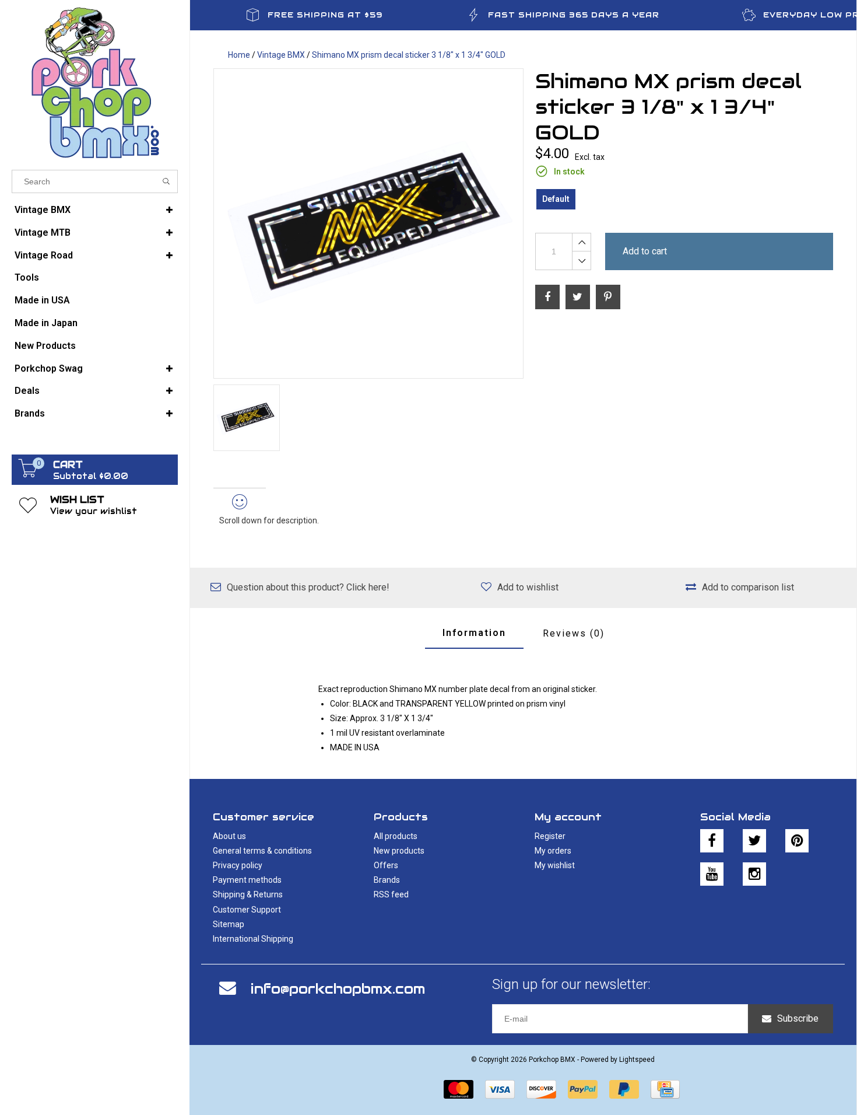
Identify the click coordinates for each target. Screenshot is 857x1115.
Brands (30, 413)
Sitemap (228, 924)
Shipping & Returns (248, 894)
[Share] (547, 297)
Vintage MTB (43, 232)
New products (399, 850)
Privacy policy (237, 865)
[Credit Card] (665, 1089)
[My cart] (27, 474)
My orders (553, 850)
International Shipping (253, 938)
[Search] (166, 181)
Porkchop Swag (49, 368)
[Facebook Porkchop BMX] (711, 840)
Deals (27, 390)
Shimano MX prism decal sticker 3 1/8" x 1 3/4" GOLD (408, 55)
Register (550, 836)
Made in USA (42, 300)
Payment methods (247, 880)
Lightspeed (637, 1059)
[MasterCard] (458, 1089)
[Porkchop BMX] (94, 82)
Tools (27, 277)
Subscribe (798, 1018)
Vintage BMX (43, 209)
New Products (45, 345)
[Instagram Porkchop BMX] (754, 874)
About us (229, 836)
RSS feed (391, 894)
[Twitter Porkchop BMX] (754, 840)
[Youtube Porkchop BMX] (711, 874)
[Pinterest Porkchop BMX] (797, 840)
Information (474, 632)
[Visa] (500, 1089)
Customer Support (247, 909)
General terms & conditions (262, 850)
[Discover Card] (541, 1089)
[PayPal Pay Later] (624, 1089)
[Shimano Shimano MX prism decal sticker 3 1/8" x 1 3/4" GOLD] (368, 223)
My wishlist (555, 865)
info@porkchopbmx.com (338, 989)
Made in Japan (46, 322)
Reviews (574, 633)
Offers (386, 865)
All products (395, 836)
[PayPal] (583, 1089)
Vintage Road (44, 255)
